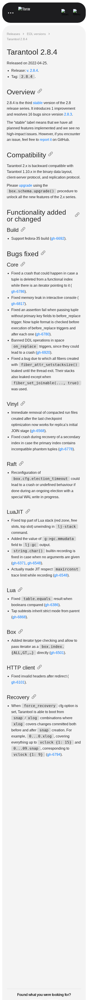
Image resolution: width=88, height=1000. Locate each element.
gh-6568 (37, 431)
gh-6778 (66, 449)
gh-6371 (19, 563)
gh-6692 (57, 238)
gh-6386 (51, 605)
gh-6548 (34, 563)
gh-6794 (53, 754)
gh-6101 (18, 682)
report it (46, 140)
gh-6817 (18, 304)
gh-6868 (19, 617)
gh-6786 (18, 291)
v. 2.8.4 (32, 70)
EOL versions (36, 34)
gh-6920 (43, 352)
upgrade (25, 185)
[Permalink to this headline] (40, 92)
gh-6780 (42, 334)
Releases (13, 34)
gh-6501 (57, 653)
